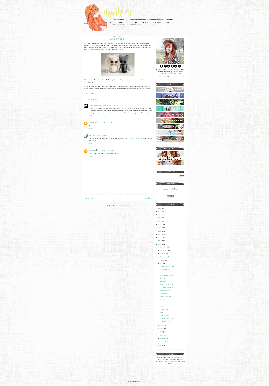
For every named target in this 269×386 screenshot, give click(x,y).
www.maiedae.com (170, 361)
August (162, 260)
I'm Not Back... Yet (165, 321)
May (161, 329)
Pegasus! (162, 306)
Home (118, 198)
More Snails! (163, 300)
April (161, 332)
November (163, 250)
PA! (161, 272)
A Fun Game (163, 294)
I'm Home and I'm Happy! (167, 318)
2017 (160, 218)
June (161, 325)
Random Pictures (165, 291)
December (163, 247)
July (161, 263)
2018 (160, 215)
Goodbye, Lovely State (167, 266)
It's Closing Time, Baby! (167, 287)
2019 (160, 211)
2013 (160, 231)
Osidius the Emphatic (95, 105)
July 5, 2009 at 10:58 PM (105, 122)
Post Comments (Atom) (122, 206)
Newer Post (88, 198)
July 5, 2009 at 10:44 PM (110, 105)
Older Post (147, 198)
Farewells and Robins (166, 275)
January (162, 342)
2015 (160, 224)
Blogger (138, 382)
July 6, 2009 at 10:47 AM (106, 150)
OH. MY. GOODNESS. (166, 297)
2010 (160, 241)
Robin (161, 312)
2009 (160, 244)
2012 (160, 234)
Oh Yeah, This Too (165, 309)
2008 (160, 346)
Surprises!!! (163, 278)
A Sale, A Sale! (164, 315)
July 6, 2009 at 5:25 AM (99, 135)
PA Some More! (164, 269)
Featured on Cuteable (166, 284)
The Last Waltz (164, 281)
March (162, 335)
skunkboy (92, 122)
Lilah (161, 303)
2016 (160, 221)
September (163, 257)
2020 (160, 208)
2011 (160, 237)
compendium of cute (135, 138)
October (163, 254)
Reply (90, 116)
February (163, 338)
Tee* (90, 135)
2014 (160, 228)
